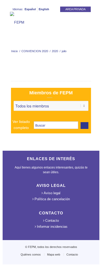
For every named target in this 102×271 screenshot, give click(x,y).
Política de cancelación (52, 199)
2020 (55, 51)
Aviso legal (52, 193)
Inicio (14, 51)
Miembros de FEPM (51, 92)
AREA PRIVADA (75, 9)
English (44, 9)
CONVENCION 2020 (34, 51)
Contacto (52, 221)
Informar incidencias (52, 227)
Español (30, 9)
